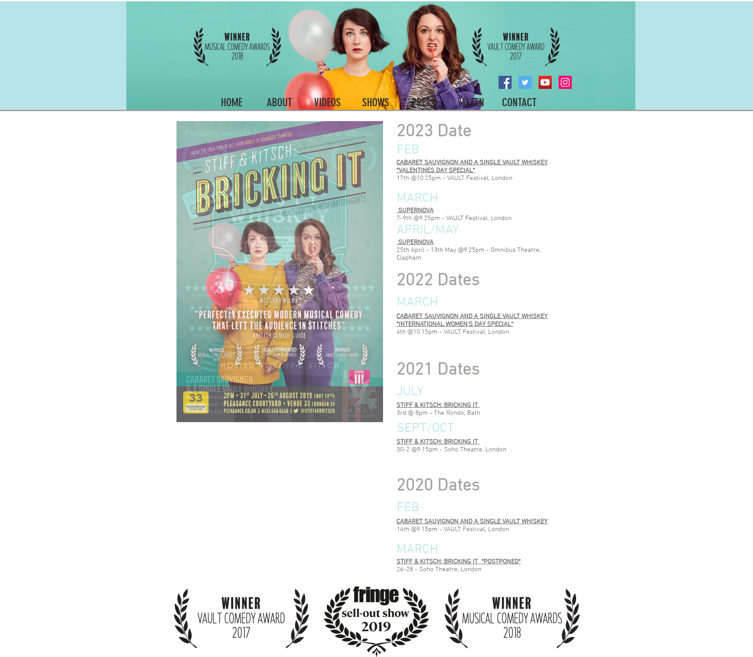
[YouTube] (545, 82)
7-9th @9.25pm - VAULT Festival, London (454, 218)
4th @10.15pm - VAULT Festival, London (453, 332)
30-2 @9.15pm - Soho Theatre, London (451, 450)
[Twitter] (525, 82)
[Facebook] (505, 82)
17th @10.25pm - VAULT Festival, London (454, 178)
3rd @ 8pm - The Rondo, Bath (438, 413)
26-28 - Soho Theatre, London (439, 569)
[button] (279, 271)
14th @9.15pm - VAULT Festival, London (453, 529)
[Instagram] (565, 82)
